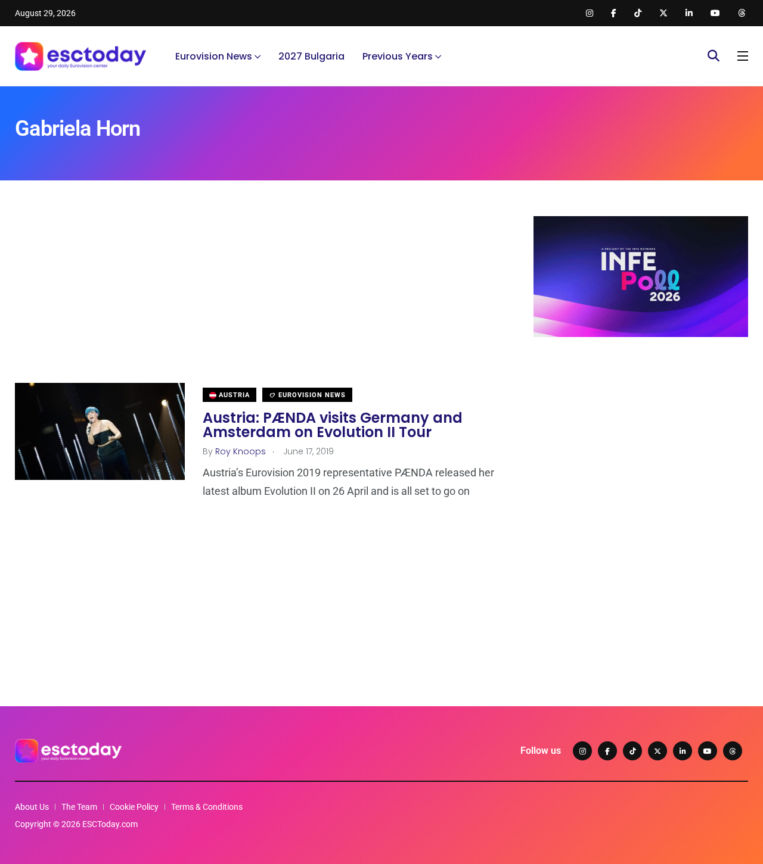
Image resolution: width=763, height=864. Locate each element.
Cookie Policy (134, 807)
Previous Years (397, 56)
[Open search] (713, 55)
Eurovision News (213, 56)
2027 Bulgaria (311, 56)
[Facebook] (607, 750)
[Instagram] (582, 750)
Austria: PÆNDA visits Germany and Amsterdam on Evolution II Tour (333, 425)
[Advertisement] (256, 299)
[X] (657, 750)
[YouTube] (707, 750)
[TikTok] (632, 750)
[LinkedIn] (682, 750)
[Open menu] (742, 55)
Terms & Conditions (207, 807)
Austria (233, 395)
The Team (79, 807)
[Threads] (732, 750)
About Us (32, 807)
